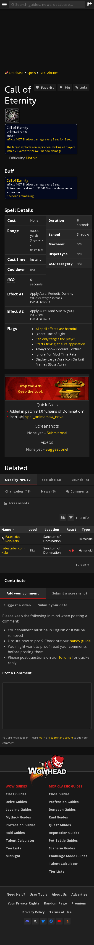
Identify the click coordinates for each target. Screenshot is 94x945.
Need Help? (16, 894)
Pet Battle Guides (63, 840)
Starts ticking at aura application (60, 344)
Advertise (79, 894)
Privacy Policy (33, 912)
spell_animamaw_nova (43, 416)
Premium (78, 903)
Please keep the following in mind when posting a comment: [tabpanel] (46, 678)
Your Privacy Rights (23, 903)
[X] (35, 921)
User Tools (38, 894)
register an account (61, 737)
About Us (59, 894)
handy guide (80, 640)
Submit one (56, 432)
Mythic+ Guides (18, 817)
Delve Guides (16, 802)
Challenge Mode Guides (68, 856)
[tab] (18, 479)
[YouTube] (59, 921)
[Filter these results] (71, 517)
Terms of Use (60, 912)
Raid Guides (15, 833)
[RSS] (67, 921)
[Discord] (27, 921)
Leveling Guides (19, 809)
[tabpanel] (47, 541)
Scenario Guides (62, 848)
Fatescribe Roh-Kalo (13, 538)
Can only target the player (55, 339)
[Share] (89, 4)
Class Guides (16, 794)
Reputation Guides (64, 833)
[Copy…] (63, 517)
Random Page (55, 903)
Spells (31, 73)
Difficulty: (17, 157)
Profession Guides (21, 825)
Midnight (13, 856)
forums (65, 657)
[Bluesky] (43, 921)
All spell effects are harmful (56, 328)
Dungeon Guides (62, 809)
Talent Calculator (20, 840)
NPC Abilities (49, 73)
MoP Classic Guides (65, 786)
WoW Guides (16, 786)
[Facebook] (51, 921)
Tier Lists (13, 848)
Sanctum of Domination (52, 538)
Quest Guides (60, 825)
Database (16, 73)
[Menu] (4, 4)
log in (42, 737)
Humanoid (86, 539)
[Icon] (12, 116)
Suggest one (56, 449)
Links (83, 87)
